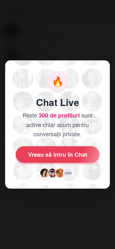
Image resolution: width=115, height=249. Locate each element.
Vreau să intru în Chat (57, 154)
